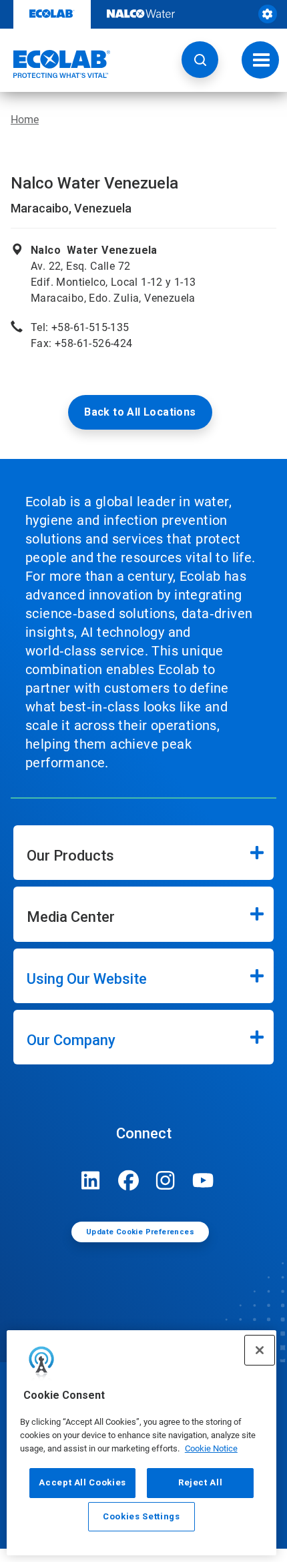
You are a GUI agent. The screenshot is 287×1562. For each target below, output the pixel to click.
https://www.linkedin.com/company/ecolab (90, 1180)
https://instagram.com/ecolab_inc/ (165, 1180)
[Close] (259, 1350)
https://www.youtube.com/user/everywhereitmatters (203, 1180)
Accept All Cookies (82, 1482)
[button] (200, 59)
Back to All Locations (140, 412)
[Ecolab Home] (55, 64)
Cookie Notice (211, 1448)
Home (25, 119)
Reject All (200, 1482)
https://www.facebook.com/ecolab (128, 1180)
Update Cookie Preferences (140, 1232)
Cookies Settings (141, 1516)
